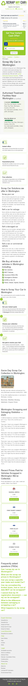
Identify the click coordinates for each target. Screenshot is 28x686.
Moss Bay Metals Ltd (10, 118)
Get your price (14, 499)
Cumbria (16, 57)
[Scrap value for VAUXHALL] (14, 488)
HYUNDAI (11, 547)
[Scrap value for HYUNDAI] (14, 543)
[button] (9, 683)
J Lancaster (7, 102)
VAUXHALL (12, 492)
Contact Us (20, 8)
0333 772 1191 (10, 8)
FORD (8, 510)
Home (3, 57)
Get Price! (14, 53)
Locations (9, 57)
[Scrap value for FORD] (14, 507)
